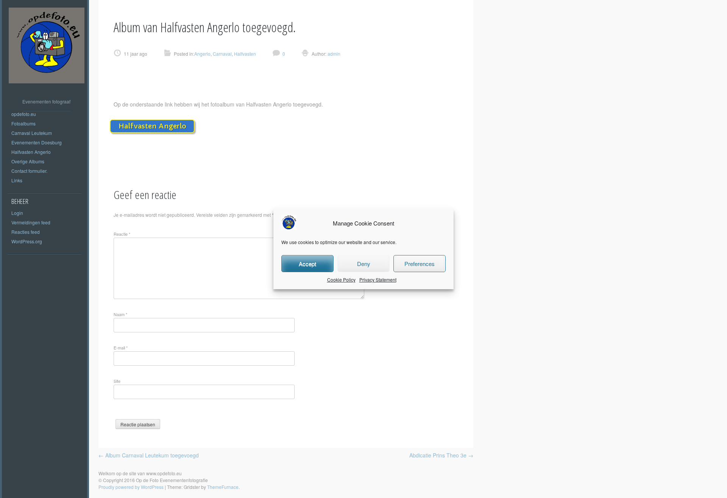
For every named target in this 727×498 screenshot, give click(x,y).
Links (16, 180)
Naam (120, 314)
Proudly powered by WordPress (131, 487)
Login (17, 213)
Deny (363, 264)
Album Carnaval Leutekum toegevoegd (148, 455)
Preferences (419, 264)
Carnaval (222, 53)
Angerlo (202, 53)
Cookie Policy (341, 279)
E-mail (121, 348)
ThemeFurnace (223, 487)
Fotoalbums (23, 123)
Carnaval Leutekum (31, 133)
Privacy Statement (377, 279)
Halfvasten (245, 53)
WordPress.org (26, 241)
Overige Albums (27, 161)
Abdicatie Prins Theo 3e (441, 455)
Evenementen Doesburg (36, 142)
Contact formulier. (29, 171)
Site (117, 381)
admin (333, 53)
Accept (307, 264)
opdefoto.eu (23, 114)
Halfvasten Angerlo (31, 152)
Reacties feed (25, 232)
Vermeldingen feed (30, 222)
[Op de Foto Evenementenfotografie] (46, 89)
